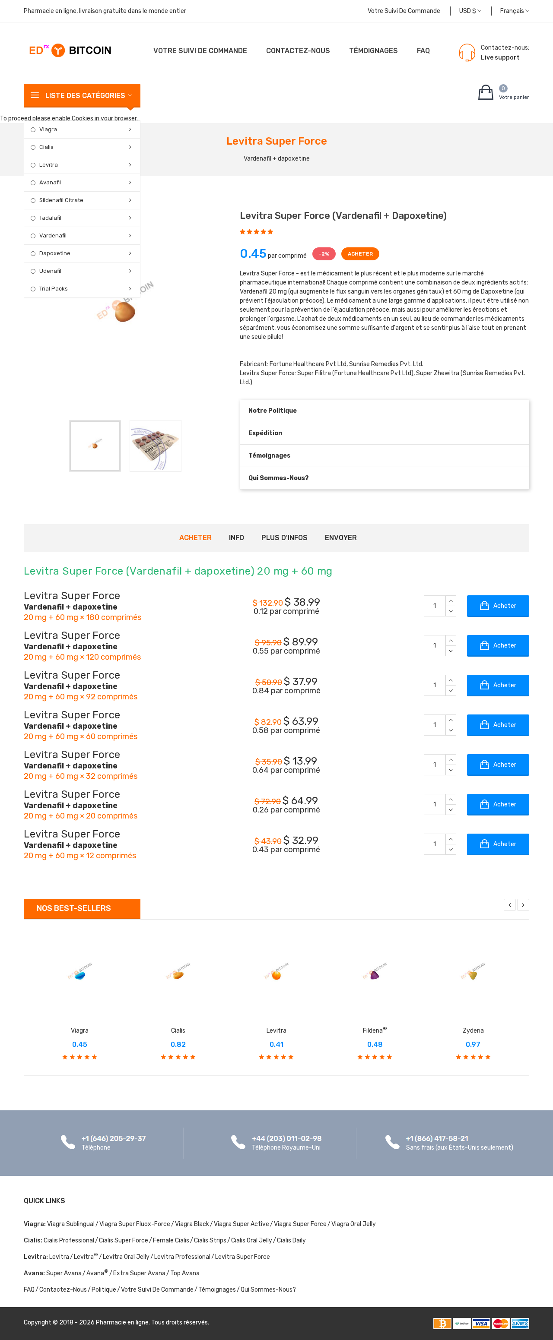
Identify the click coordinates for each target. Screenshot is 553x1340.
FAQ (423, 51)
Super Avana (64, 1273)
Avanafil (50, 182)
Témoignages (373, 51)
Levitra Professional (182, 1257)
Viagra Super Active (241, 1224)
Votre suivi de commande (404, 11)
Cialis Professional (69, 1240)
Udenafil (50, 271)
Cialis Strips (210, 1240)
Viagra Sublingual (71, 1224)
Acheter (195, 538)
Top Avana (185, 1273)
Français (512, 11)
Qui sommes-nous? (278, 478)
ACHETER (360, 254)
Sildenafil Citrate (61, 200)
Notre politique (272, 410)
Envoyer (341, 538)
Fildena (375, 1030)
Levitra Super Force (242, 1257)
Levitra (48, 164)
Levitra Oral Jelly (126, 1257)
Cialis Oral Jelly (251, 1240)
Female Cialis (171, 1240)
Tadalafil (50, 218)
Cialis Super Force (123, 1240)
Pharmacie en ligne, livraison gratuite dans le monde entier (105, 11)
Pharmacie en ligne (122, 1322)
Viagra (48, 129)
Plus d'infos (284, 538)
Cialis (46, 147)
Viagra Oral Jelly (353, 1224)
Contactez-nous (298, 51)
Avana (97, 1273)
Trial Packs (53, 288)
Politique (104, 1289)
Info (236, 538)
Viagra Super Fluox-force (134, 1224)
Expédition (265, 433)
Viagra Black (192, 1224)
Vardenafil (53, 235)
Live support (500, 57)
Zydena (473, 1030)
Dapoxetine (54, 253)
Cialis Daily (291, 1240)
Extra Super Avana (139, 1273)
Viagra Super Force (300, 1224)
